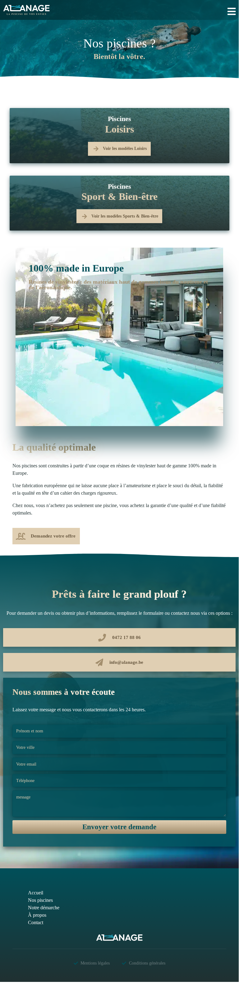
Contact (35, 922)
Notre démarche (43, 907)
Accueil (35, 892)
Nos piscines (40, 900)
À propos (37, 915)
